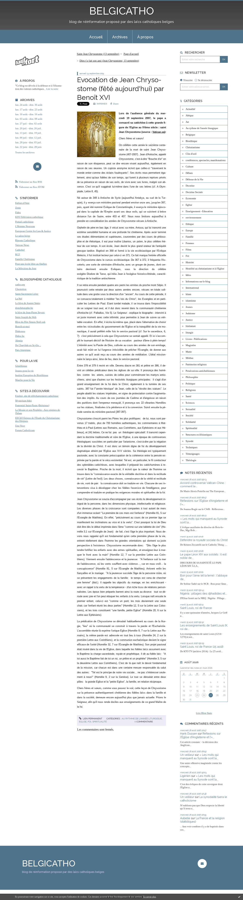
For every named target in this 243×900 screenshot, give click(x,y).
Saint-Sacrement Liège (26, 294)
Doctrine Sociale (194, 192)
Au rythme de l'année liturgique (142, 718)
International (192, 288)
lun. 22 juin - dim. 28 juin (28, 147)
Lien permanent (92, 718)
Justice (189, 320)
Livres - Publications (196, 339)
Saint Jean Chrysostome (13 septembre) (98, 54)
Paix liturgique (23, 350)
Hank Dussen (188, 733)
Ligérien (185, 775)
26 (204, 695)
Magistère (191, 345)
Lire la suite (52, 89)
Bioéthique (191, 141)
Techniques (191, 447)
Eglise (83, 721)
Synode (189, 441)
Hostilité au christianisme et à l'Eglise (205, 268)
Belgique (190, 134)
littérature (191, 326)
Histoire (190, 262)
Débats (189, 173)
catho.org (20, 284)
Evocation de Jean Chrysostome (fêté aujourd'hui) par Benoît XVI (120, 89)
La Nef (18, 298)
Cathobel (20, 250)
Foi (89, 721)
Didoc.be (19, 336)
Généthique (21, 366)
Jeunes (189, 307)
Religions (191, 390)
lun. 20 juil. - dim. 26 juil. (28, 128)
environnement (193, 217)
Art (187, 122)
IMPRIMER (101, 104)
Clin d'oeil (191, 154)
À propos (145, 37)
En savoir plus (149, 896)
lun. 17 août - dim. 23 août (28, 109)
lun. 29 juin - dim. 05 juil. (28, 142)
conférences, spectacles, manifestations (206, 160)
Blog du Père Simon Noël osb (30, 322)
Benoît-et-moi (22, 326)
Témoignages (193, 454)
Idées (188, 275)
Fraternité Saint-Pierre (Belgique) (32, 405)
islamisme (191, 300)
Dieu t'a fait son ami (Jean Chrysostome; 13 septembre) (109, 60)
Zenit (18, 207)
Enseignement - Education (199, 211)
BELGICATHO (121, 11)
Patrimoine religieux (196, 364)
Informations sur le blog (198, 281)
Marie (189, 351)
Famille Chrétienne (25, 259)
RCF (17, 254)
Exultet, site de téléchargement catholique (36, 396)
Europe (189, 230)
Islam (188, 294)
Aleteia (19, 340)
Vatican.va (158, 132)
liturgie (189, 332)
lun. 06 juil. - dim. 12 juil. (28, 137)
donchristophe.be (24, 308)
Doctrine (190, 185)
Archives (120, 37)
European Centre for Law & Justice (33, 231)
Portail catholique (24, 221)
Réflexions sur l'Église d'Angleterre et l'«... (200, 735)
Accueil (96, 37)
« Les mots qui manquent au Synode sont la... (199, 756)
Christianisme (193, 147)
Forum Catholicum (25, 430)
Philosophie (192, 377)
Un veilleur (187, 754)
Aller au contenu (12, 3)
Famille (189, 236)
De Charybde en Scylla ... (28, 345)
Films (188, 249)
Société (189, 415)
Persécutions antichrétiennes (200, 371)
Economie (191, 198)
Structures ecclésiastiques (199, 434)
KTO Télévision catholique (29, 217)
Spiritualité (99, 721)
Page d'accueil (131, 54)
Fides (18, 212)
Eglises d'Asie (22, 203)
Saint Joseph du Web (25, 317)
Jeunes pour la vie (24, 370)
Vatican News (22, 245)
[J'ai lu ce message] (239, 896)
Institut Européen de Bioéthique (31, 375)
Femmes (190, 243)
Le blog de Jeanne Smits (27, 303)
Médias (189, 358)
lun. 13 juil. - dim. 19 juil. (28, 133)
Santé (188, 396)
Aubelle (185, 818)
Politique (190, 383)
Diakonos (20, 331)
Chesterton (20, 289)
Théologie (191, 460)
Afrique (189, 115)
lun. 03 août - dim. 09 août (28, 119)
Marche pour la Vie (25, 380)
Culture (189, 166)
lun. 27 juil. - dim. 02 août (28, 123)
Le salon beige (22, 236)
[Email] (37, 166)
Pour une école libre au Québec (31, 264)
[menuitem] (95, 36)
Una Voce (20, 425)
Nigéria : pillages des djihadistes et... (203, 593)
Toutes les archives (25, 152)
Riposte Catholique (25, 240)
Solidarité (191, 422)
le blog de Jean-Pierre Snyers (30, 312)
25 (197, 695)
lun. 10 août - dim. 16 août (28, 114)
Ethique (190, 224)
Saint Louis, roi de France (196, 607)
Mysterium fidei (23, 400)
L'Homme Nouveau (25, 226)
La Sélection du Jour (25, 268)
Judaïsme (190, 313)
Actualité (190, 109)
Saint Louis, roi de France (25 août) (201, 646)
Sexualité (190, 409)
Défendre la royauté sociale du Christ (204, 540)
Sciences (190, 403)
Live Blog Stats (204, 713)
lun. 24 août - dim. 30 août (28, 105)
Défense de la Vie (194, 179)
